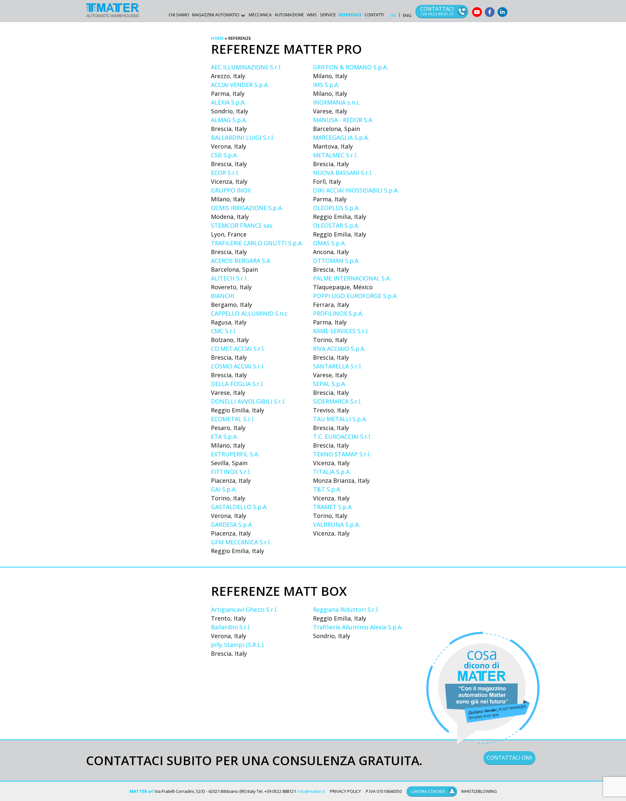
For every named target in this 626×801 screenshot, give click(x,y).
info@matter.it (311, 791)
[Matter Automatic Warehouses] (112, 10)
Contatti (374, 15)
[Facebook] (490, 12)
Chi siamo (179, 15)
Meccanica (260, 15)
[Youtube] (477, 12)
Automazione (289, 15)
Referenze (350, 15)
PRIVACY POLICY (345, 791)
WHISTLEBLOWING (479, 791)
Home (217, 38)
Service (328, 15)
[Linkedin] (502, 12)
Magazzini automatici (215, 15)
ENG (407, 15)
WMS (312, 15)
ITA (393, 15)
